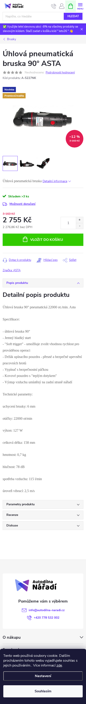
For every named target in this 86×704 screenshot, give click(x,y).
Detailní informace (55, 181)
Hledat (73, 16)
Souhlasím (43, 691)
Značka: (12, 270)
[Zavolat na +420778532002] (53, 6)
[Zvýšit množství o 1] (79, 220)
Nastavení (43, 676)
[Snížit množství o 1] (79, 226)
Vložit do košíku (46, 239)
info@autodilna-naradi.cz (47, 610)
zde (59, 665)
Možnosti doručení (22, 204)
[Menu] (80, 6)
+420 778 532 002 (46, 618)
